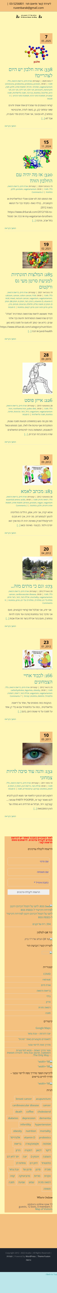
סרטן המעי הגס (41, 307)
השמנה (11, 693)
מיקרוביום (39, 89)
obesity (36, 690)
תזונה (50, 83)
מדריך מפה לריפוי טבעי (39, 1044)
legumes (29, 690)
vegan (40, 502)
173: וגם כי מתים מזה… (31, 586)
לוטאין (50, 788)
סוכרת (48, 1169)
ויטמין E (47, 304)
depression (28, 1118)
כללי (9, 81)
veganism (34, 298)
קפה (12, 1176)
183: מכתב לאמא (36, 491)
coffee (30, 1111)
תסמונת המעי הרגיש (21, 95)
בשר (26, 301)
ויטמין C (18, 786)
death (18, 1111)
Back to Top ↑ (51, 1274)
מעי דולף (30, 89)
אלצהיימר (15, 1137)
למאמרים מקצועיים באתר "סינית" (34, 1039)
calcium (8, 295)
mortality (34, 597)
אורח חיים (28, 81)
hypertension (43, 1124)
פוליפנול (44, 92)
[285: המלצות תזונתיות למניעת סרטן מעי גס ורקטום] (37, 260)
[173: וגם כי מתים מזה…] (37, 568)
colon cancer (25, 295)
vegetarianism (46, 86)
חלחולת (30, 304)
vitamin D (39, 301)
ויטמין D (35, 1156)
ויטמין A (21, 301)
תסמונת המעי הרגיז (37, 95)
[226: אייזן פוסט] (37, 378)
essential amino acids (15, 499)
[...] (43, 118)
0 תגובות (11, 307)
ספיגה (10, 411)
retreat (47, 979)
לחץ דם (34, 1163)
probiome (19, 83)
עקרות (47, 1176)
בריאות (17, 1143)
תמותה (47, 1188)
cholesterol (44, 1111)
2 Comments (37, 192)
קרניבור (30, 92)
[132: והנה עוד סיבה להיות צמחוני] (37, 754)
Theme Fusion (44, 1256)
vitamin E (48, 301)
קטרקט (36, 788)
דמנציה (28, 1150)
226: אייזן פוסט (38, 400)
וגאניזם (26, 502)
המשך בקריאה (10, 126)
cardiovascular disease (26, 594)
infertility (25, 1124)
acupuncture (43, 1098)
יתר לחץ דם (13, 1156)
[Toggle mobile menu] (6, 21)
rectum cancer (22, 298)
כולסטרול (48, 696)
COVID (47, 974)
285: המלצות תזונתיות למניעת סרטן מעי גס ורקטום (31, 281)
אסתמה (47, 1143)
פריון (48, 1002)
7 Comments (15, 696)
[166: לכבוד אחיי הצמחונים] (37, 659)
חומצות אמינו (20, 86)
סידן (10, 304)
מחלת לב (38, 600)
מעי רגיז (15, 89)
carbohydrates (17, 690)
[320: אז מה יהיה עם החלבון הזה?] (37, 159)
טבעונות (22, 304)
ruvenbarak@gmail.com (28, 8)
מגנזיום (15, 304)
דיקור (48, 1150)
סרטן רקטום (30, 307)
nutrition (31, 1131)
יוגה (25, 1156)
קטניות (26, 696)
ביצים (31, 301)
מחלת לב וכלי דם (27, 600)
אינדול (29, 86)
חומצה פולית (38, 304)
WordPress (31, 1256)
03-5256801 (16, 3)
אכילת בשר (25, 597)
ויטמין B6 (13, 301)
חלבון (12, 86)
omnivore (9, 83)
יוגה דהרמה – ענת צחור (39, 1033)
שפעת (21, 1182)
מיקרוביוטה (48, 89)
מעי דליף (22, 89)
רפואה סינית (43, 499)
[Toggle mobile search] (10, 21)
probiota (29, 83)
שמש (31, 1182)
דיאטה (17, 693)
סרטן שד (27, 1169)
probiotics (45, 1137)
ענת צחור (14, 1169)
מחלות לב (21, 1163)
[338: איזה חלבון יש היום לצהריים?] (37, 53)
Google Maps (43, 1028)
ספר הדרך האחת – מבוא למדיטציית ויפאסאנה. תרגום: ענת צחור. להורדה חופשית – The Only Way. (29, 1053)
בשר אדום (12, 597)
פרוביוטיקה (24, 1176)
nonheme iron (19, 408)
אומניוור (36, 86)
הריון (18, 1150)
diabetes (13, 1118)
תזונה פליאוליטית (19, 92)
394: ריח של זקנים (42, 924)
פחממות (41, 696)
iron (10, 408)
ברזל (27, 411)
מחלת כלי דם (47, 600)
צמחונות (37, 92)
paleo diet (31, 408)
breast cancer (24, 1098)
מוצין (7, 86)
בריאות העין (26, 786)
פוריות (37, 1176)
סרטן (50, 307)
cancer (16, 295)
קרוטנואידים (28, 788)
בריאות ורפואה (17, 81)
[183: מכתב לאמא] (37, 475)
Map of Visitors (43, 1209)
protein (36, 83)
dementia (45, 1118)
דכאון (38, 1150)
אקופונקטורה (32, 1143)
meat (12, 298)
